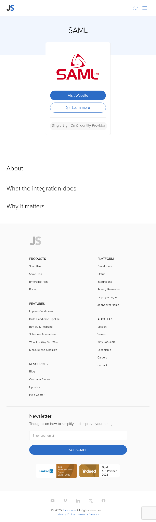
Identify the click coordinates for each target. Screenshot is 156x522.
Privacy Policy (65, 514)
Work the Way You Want (43, 342)
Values (102, 334)
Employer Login (107, 297)
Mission (102, 326)
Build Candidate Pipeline (44, 319)
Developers (105, 266)
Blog (32, 371)
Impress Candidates (41, 311)
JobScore (69, 510)
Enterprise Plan (38, 281)
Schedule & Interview (42, 334)
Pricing (33, 289)
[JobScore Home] (10, 8)
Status (101, 274)
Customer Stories (39, 379)
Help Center (36, 395)
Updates (34, 387)
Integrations (105, 281)
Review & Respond (41, 326)
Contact (102, 365)
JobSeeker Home (108, 305)
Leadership (104, 350)
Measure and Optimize (43, 350)
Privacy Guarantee (109, 289)
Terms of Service (88, 514)
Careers (102, 357)
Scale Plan (35, 274)
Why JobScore (107, 342)
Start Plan (35, 266)
